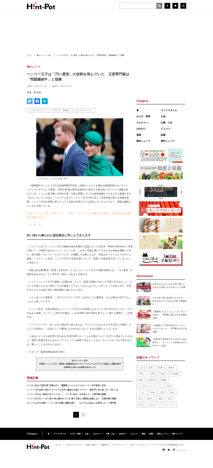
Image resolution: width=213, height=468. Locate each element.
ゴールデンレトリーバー (150, 386)
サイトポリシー (119, 445)
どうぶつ (165, 128)
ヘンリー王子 (51, 110)
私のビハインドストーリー (163, 405)
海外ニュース (168, 141)
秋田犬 (149, 399)
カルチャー (142, 122)
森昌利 (66, 110)
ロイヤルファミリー (84, 110)
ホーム (58, 445)
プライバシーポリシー (139, 445)
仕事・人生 (166, 122)
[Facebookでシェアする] (37, 101)
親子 (170, 399)
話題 (163, 135)
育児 (162, 392)
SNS (153, 392)
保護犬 (171, 367)
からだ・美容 (143, 116)
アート (142, 392)
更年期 (152, 380)
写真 (151, 367)
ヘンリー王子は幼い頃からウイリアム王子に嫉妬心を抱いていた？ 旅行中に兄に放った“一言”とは (72, 390)
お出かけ (141, 128)
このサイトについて (73, 445)
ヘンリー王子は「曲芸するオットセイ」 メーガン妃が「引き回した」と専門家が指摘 (66, 394)
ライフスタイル (169, 110)
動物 (160, 367)
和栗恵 (163, 380)
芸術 (169, 386)
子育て (142, 374)
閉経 (141, 380)
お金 (163, 116)
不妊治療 (174, 374)
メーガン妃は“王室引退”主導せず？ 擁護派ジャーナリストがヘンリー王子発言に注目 (66, 385)
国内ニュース (143, 141)
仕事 (153, 374)
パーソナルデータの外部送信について (168, 445)
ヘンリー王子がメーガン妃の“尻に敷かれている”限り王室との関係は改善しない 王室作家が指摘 (71, 398)
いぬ (141, 367)
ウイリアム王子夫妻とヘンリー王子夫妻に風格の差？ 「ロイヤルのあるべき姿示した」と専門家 (71, 403)
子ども (142, 405)
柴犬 (172, 392)
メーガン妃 (34, 110)
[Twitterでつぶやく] (30, 101)
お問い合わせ (91, 445)
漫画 (138, 135)
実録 (162, 374)
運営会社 (105, 445)
